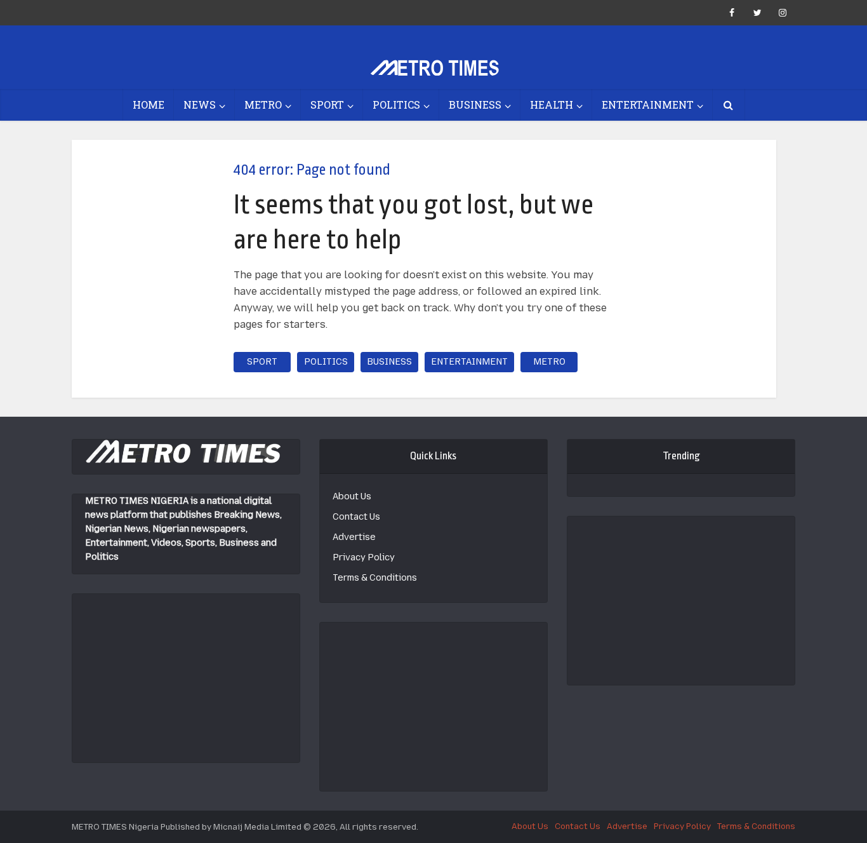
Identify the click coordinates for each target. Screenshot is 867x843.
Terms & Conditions (375, 577)
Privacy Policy (364, 557)
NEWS (199, 104)
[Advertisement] (186, 673)
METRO (263, 104)
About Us (352, 496)
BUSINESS (475, 104)
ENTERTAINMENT (648, 104)
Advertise (354, 537)
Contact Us (356, 516)
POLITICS (396, 104)
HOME (148, 104)
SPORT (327, 104)
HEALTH (551, 104)
